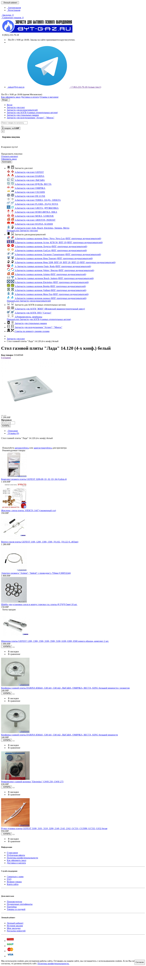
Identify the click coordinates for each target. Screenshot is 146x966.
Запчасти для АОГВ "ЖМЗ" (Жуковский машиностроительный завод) (50, 309)
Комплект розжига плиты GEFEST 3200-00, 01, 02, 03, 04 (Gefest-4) (34, 479)
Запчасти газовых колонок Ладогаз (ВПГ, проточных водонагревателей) (51, 246)
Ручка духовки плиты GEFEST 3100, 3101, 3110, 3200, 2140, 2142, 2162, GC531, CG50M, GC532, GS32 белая (54, 828)
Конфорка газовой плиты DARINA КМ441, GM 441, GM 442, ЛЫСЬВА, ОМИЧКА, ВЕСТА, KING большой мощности (59, 735)
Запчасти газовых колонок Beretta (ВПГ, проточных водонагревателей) (50, 286)
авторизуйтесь (22, 448)
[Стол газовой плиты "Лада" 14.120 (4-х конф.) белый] (28, 412)
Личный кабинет (15, 923)
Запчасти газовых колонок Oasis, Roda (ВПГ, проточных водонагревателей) (53, 266)
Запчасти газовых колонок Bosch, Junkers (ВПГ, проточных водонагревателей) (54, 278)
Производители (14, 901)
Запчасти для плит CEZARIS (30, 192)
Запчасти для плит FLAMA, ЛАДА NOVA (36, 204)
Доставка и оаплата (16, 863)
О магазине (12, 852)
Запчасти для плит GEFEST (29, 172)
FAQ (9, 879)
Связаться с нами (15, 876)
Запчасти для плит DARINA (29, 176)
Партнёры (12, 907)
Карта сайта (12, 884)
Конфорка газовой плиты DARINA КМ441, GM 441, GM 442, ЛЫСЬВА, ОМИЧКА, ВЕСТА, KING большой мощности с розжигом (65, 688)
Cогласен (140, 962)
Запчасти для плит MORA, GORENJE (34, 216)
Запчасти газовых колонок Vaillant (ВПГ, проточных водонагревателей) (50, 290)
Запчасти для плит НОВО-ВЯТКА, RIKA (36, 212)
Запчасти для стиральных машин (23, 115)
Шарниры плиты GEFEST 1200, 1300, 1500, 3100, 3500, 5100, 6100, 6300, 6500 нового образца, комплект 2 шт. (55, 641)
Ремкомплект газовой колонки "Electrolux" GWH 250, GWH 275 (32, 781)
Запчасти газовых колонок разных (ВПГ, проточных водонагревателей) (50, 298)
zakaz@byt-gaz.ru (15, 87)
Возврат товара (14, 881)
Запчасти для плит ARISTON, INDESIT (35, 220)
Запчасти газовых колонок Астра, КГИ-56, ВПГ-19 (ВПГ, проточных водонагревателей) (59, 242)
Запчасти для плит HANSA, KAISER (34, 224)
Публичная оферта (16, 855)
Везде (9, 105)
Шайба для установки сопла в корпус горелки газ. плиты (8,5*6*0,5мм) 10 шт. (39, 604)
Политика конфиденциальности (22, 858)
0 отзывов (6, 357)
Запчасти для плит (16, 107)
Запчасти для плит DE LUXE (30, 196)
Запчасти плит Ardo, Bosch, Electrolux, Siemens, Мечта (42, 228)
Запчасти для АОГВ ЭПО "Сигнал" (33, 313)
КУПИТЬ (6, 426)
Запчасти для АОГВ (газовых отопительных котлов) (32, 112)
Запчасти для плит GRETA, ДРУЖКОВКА (37, 208)
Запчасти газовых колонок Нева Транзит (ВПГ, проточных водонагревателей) (54, 258)
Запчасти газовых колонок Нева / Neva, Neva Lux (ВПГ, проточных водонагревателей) (58, 238)
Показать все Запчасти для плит (22, 230)
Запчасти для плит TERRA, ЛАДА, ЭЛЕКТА (38, 200)
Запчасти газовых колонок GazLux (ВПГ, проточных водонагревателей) (51, 250)
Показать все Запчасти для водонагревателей (29, 301)
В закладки (13, 651)
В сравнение (13, 654)
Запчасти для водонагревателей (22, 110)
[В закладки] (2, 415)
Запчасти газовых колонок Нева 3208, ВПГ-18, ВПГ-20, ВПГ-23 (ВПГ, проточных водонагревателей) (65, 262)
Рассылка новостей (16, 931)
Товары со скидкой (16, 909)
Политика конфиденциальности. (53, 963)
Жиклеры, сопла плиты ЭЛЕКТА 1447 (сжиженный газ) (28, 510)
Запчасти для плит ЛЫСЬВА (30, 180)
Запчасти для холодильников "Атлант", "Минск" (30, 117)
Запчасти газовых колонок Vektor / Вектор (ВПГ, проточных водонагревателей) (54, 270)
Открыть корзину (9, 156)
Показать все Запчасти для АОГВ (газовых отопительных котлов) (39, 319)
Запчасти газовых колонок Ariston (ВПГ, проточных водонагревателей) (50, 274)
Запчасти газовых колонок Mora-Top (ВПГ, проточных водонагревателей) (52, 294)
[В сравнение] (5, 415)
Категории (6, 162)
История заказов (15, 925)
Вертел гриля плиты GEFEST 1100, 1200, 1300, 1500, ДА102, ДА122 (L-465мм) (39, 542)
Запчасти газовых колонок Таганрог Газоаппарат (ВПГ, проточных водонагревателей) (58, 254)
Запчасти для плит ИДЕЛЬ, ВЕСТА (33, 184)
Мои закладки (14, 928)
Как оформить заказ (16, 860)
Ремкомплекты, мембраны (28, 317)
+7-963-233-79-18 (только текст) (85, 87)
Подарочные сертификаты (20, 904)
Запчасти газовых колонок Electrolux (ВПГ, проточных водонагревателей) (52, 282)
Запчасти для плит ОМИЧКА (30, 188)
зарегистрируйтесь (43, 448)
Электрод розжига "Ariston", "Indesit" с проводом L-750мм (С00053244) (36, 573)
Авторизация (14, 7)
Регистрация (13, 10)
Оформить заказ (9, 159)
